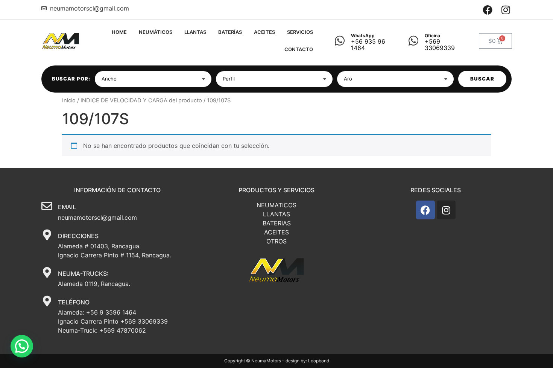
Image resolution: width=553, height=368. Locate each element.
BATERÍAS (230, 32)
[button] (22, 346)
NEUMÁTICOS (155, 32)
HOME (119, 32)
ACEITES (264, 32)
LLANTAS (195, 32)
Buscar (482, 79)
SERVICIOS (300, 32)
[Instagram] (506, 9)
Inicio (69, 100)
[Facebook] (488, 9)
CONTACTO (298, 49)
